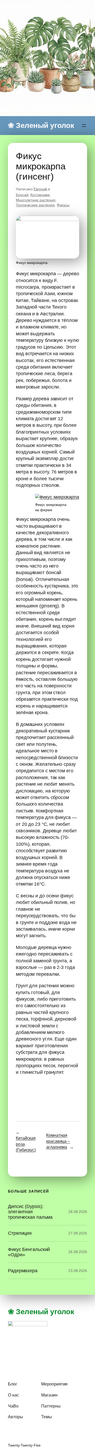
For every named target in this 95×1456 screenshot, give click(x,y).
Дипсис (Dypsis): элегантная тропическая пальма (30, 1212)
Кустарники (40, 195)
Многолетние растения (35, 200)
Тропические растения (35, 205)
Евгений (40, 189)
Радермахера (22, 1270)
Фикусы (63, 205)
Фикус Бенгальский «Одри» (29, 1252)
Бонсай (22, 195)
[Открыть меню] (84, 125)
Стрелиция (20, 1233)
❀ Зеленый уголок (41, 125)
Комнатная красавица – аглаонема (58, 1141)
